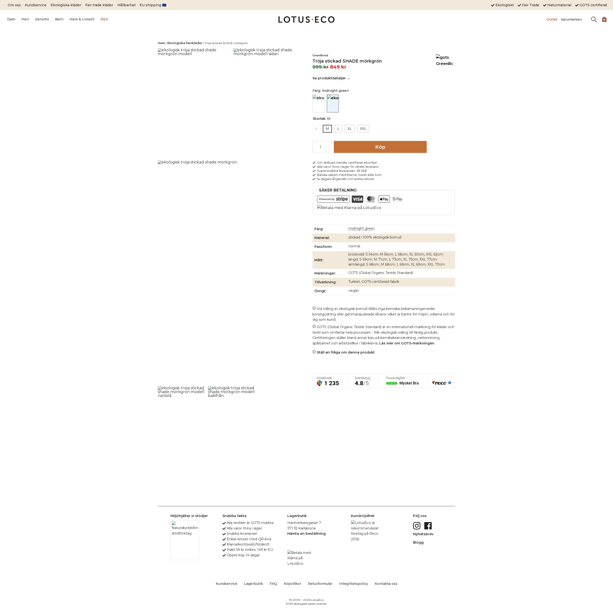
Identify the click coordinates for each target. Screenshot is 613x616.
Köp (380, 147)
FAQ (273, 583)
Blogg (418, 542)
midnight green (361, 228)
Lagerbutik (253, 583)
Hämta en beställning (306, 533)
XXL (363, 129)
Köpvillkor (292, 583)
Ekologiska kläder (66, 5)
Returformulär (320, 583)
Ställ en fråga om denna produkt (345, 352)
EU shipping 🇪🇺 (153, 5)
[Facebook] (428, 525)
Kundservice (35, 5)
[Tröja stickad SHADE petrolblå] (318, 103)
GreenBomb (320, 55)
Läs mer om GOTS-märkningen (406, 343)
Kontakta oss (386, 583)
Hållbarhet (126, 5)
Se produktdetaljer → (331, 78)
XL (349, 129)
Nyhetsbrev (423, 534)
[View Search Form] (594, 19)
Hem (161, 43)
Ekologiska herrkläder (184, 43)
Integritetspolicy (353, 583)
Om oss (14, 5)
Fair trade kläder (99, 5)
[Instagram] (417, 525)
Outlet (551, 19)
